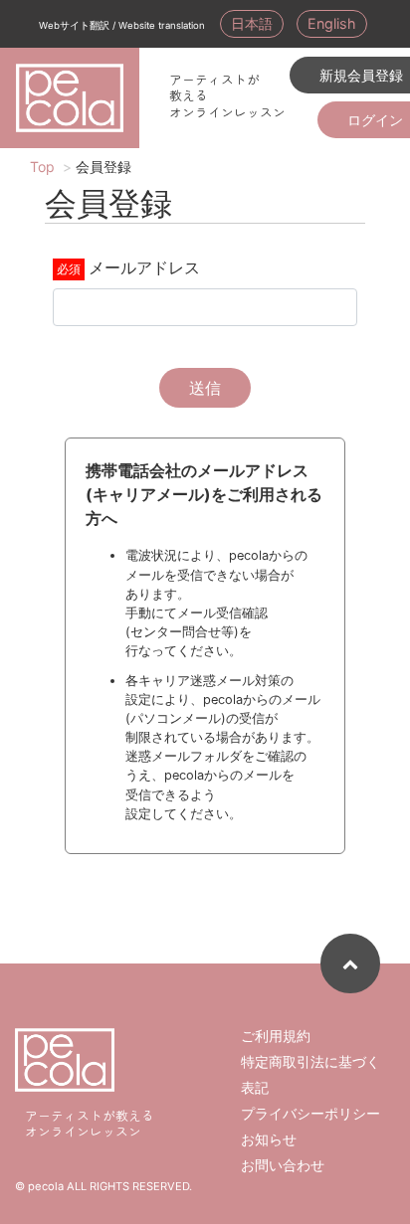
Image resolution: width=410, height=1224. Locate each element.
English (332, 23)
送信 (205, 388)
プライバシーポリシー (310, 1113)
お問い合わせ (282, 1164)
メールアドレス (144, 267)
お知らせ (269, 1139)
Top (42, 166)
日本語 (252, 23)
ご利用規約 (275, 1035)
